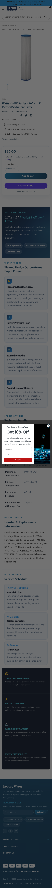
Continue (18, 460)
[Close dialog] (48, 425)
